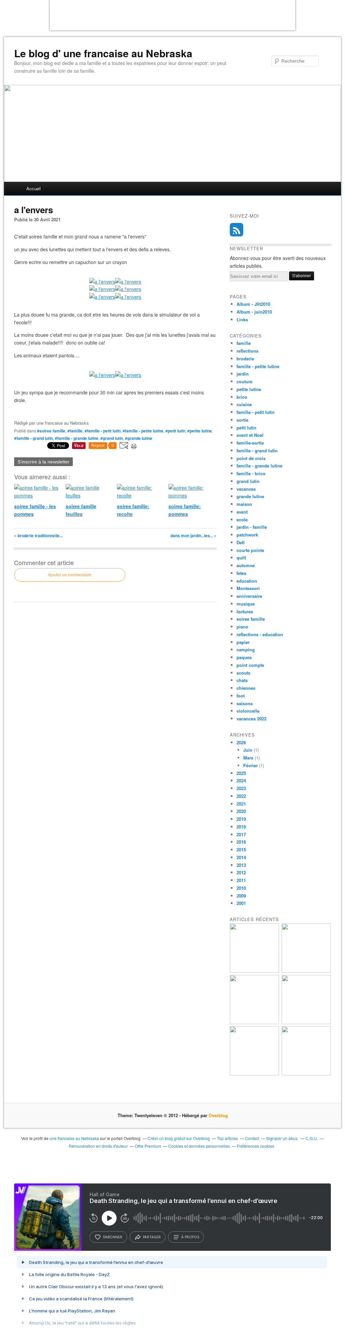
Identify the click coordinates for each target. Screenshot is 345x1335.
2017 (241, 834)
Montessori (248, 588)
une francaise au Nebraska (74, 1138)
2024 (241, 780)
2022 (241, 796)
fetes (241, 573)
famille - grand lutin (257, 450)
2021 (241, 804)
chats (242, 680)
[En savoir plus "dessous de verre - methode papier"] (306, 1073)
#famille (75, 431)
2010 (241, 888)
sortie (242, 420)
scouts (243, 673)
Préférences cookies (255, 1146)
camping (246, 649)
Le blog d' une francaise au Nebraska (103, 53)
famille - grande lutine (259, 465)
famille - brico (251, 473)
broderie (245, 358)
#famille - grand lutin (33, 438)
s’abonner (112, 1237)
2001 (241, 903)
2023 (241, 788)
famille (244, 343)
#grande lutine (138, 438)
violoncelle (248, 711)
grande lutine (250, 496)
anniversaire (249, 596)
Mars (248, 757)
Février (250, 765)
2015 (241, 849)
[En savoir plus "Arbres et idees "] (306, 1022)
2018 (241, 826)
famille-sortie (250, 442)
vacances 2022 (251, 718)
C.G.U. (312, 1138)
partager (152, 1237)
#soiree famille (51, 431)
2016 (241, 842)
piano (242, 626)
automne (246, 565)
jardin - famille (252, 527)
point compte (250, 665)
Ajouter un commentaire (70, 575)
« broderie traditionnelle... (38, 535)
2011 (241, 880)
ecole (242, 519)
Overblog (218, 1115)
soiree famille (251, 619)
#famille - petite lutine (143, 431)
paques (244, 657)
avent (242, 512)
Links (242, 319)
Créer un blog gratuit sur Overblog (179, 1138)
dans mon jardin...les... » (193, 535)
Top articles (227, 1138)
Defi (241, 542)
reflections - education (260, 634)
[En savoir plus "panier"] (254, 1022)
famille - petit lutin (256, 412)
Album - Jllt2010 (253, 304)
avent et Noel (250, 435)
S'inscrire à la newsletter (43, 461)
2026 (241, 742)
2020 (241, 811)
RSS (236, 229)
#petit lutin (175, 431)
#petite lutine (199, 431)
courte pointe (250, 550)
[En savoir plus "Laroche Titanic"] (254, 971)
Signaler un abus (282, 1138)
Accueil (33, 188)
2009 (241, 895)
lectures (245, 611)
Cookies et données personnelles (199, 1146)
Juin (247, 750)
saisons (245, 703)
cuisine (244, 404)
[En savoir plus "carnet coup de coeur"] (306, 971)
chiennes (246, 688)
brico (242, 397)
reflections (247, 351)
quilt (241, 557)
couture (244, 381)
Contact (252, 1138)
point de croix (251, 458)
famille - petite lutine (258, 366)
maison (244, 504)
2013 (241, 865)
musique (246, 603)
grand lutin (248, 481)
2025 (241, 773)
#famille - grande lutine (76, 438)
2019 (241, 819)
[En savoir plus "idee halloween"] (254, 1073)
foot (241, 695)
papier (243, 642)
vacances (246, 489)
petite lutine (249, 389)
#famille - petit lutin (103, 431)
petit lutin (246, 427)
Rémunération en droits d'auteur (98, 1146)
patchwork (247, 534)
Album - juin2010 (254, 311)
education (247, 581)
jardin (243, 373)
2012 (241, 872)
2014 (241, 857)
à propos (190, 1237)
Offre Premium (148, 1146)
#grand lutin (111, 438)
